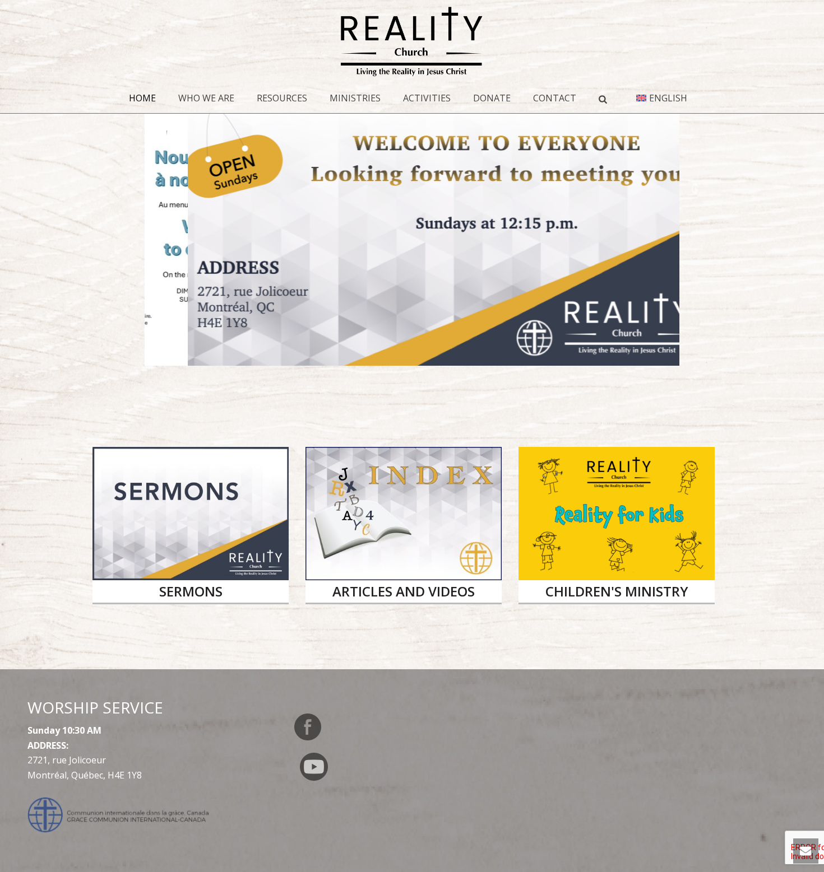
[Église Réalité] (412, 42)
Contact (554, 98)
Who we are (206, 98)
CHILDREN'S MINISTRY (616, 591)
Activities (427, 98)
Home (142, 98)
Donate (492, 98)
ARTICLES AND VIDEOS (403, 591)
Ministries (355, 98)
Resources (282, 98)
